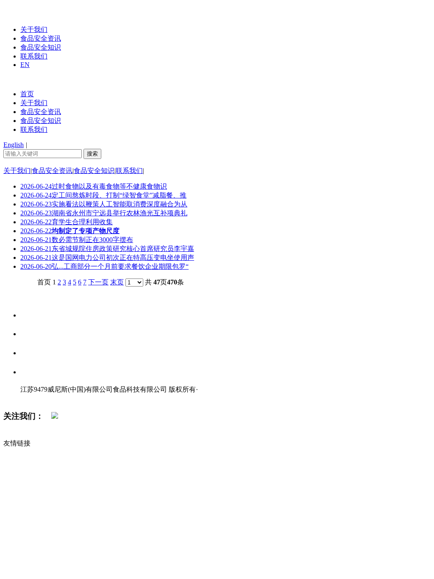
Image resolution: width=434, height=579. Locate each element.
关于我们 (33, 29)
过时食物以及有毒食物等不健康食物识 (93, 186)
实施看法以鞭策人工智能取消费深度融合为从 (103, 204)
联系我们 (33, 56)
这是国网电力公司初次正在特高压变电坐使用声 (107, 257)
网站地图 (37, 398)
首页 (27, 93)
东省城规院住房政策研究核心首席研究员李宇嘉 (107, 248)
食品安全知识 (40, 47)
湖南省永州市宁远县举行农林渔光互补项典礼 (103, 213)
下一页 (98, 282)
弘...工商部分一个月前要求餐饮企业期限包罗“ (104, 266)
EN (25, 64)
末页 (117, 282)
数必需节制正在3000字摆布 (76, 239)
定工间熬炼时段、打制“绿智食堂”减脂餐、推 (103, 195)
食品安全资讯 (40, 38)
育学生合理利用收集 (66, 221)
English (13, 144)
